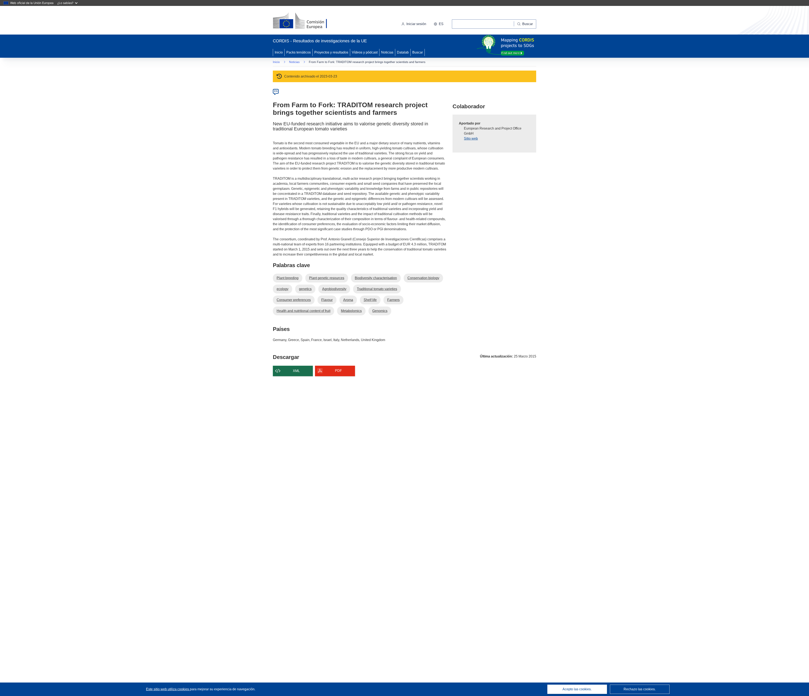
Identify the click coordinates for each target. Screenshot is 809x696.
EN (276, 91)
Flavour (327, 300)
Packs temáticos (298, 52)
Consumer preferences (294, 300)
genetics (305, 289)
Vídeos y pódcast (365, 52)
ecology (282, 289)
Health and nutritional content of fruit (303, 311)
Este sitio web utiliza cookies (168, 689)
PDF (338, 370)
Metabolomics (351, 311)
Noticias (387, 52)
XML (296, 371)
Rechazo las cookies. (640, 689)
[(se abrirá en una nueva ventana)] (307, 21)
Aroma (348, 300)
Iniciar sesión (416, 24)
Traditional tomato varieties (377, 289)
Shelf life (370, 300)
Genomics (379, 311)
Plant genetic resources (326, 278)
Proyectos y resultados (331, 52)
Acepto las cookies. (577, 689)
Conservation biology (423, 278)
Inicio (279, 52)
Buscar (417, 52)
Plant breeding (288, 278)
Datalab (403, 52)
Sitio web (471, 138)
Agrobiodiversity (334, 289)
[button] (438, 24)
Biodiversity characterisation (376, 278)
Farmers (393, 300)
